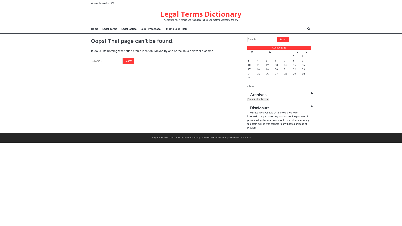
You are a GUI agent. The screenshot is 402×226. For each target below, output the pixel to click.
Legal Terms (109, 28)
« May (250, 86)
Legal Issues (129, 28)
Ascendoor (221, 137)
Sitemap (196, 137)
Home (94, 28)
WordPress (245, 137)
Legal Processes (151, 28)
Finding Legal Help (176, 28)
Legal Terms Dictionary (201, 14)
